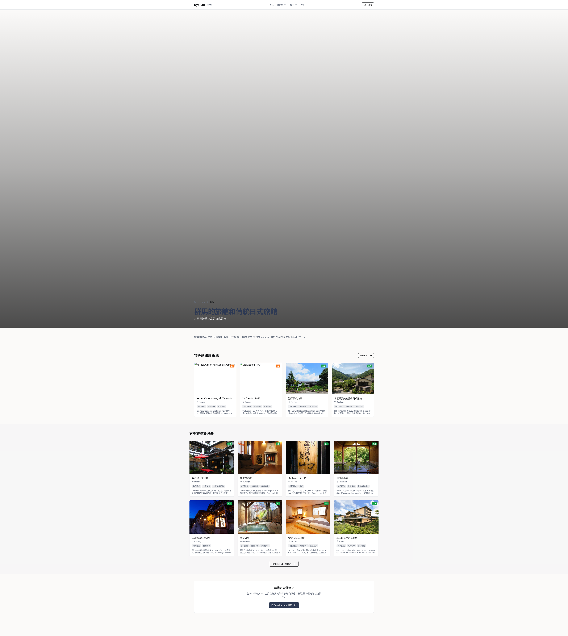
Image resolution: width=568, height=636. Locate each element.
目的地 (280, 4)
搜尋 (303, 4)
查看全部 (363, 355)
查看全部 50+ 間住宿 (281, 563)
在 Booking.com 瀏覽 (281, 605)
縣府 (292, 4)
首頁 (272, 4)
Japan (203, 301)
